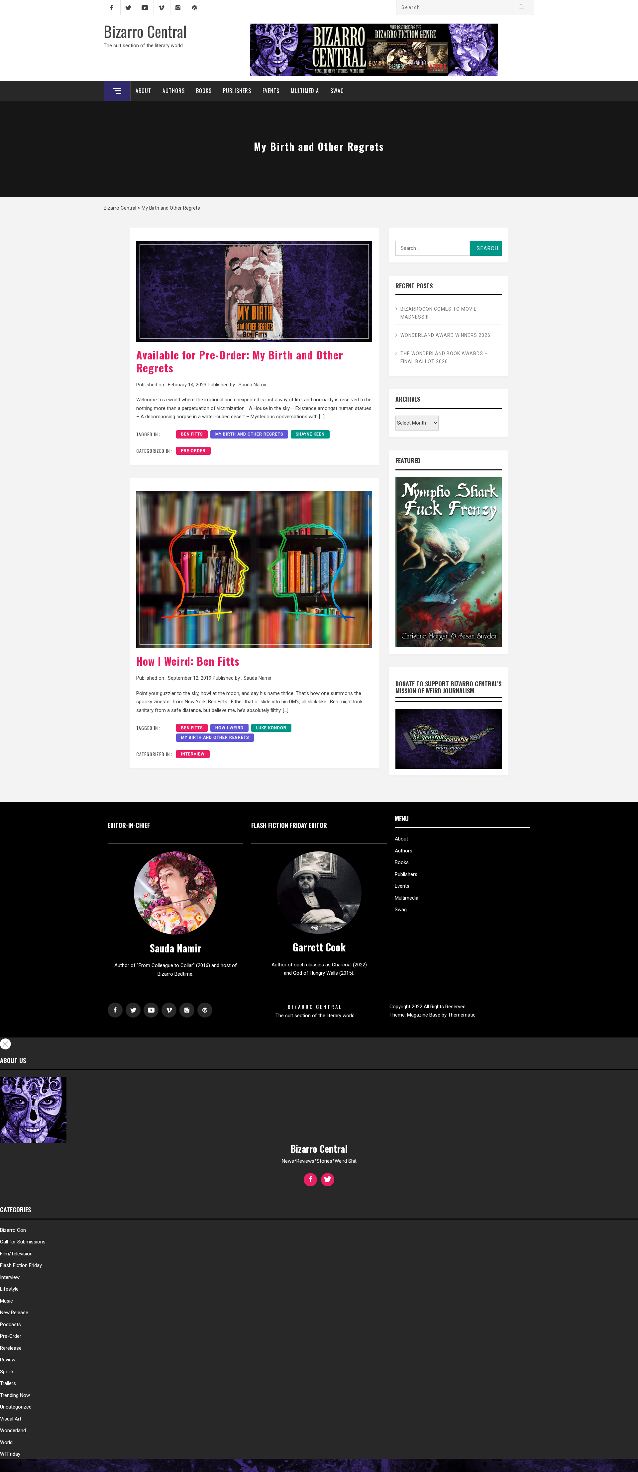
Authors (173, 91)
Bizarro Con (13, 1230)
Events (271, 91)
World (6, 1442)
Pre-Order (193, 450)
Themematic (462, 1015)
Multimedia (305, 91)
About (143, 91)
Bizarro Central (145, 31)
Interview (193, 754)
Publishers (237, 91)
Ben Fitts (192, 434)
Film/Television (16, 1254)
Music (6, 1301)
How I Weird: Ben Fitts (188, 661)
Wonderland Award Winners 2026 (445, 335)
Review (7, 1360)
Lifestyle (9, 1289)
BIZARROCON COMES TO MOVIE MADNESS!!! (438, 313)
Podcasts (10, 1324)
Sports (7, 1372)
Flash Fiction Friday (21, 1265)
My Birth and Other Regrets (249, 434)
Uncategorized (16, 1407)
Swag (337, 91)
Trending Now (15, 1395)
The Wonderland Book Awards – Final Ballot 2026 (444, 357)
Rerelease (11, 1348)
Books (204, 91)
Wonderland (13, 1430)
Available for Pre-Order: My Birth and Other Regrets (239, 361)
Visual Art (10, 1419)
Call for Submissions (23, 1242)
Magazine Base (424, 1015)
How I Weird (229, 728)
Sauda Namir (252, 385)
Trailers (8, 1383)
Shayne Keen (310, 434)
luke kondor (271, 728)
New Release (14, 1313)
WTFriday (10, 1454)
